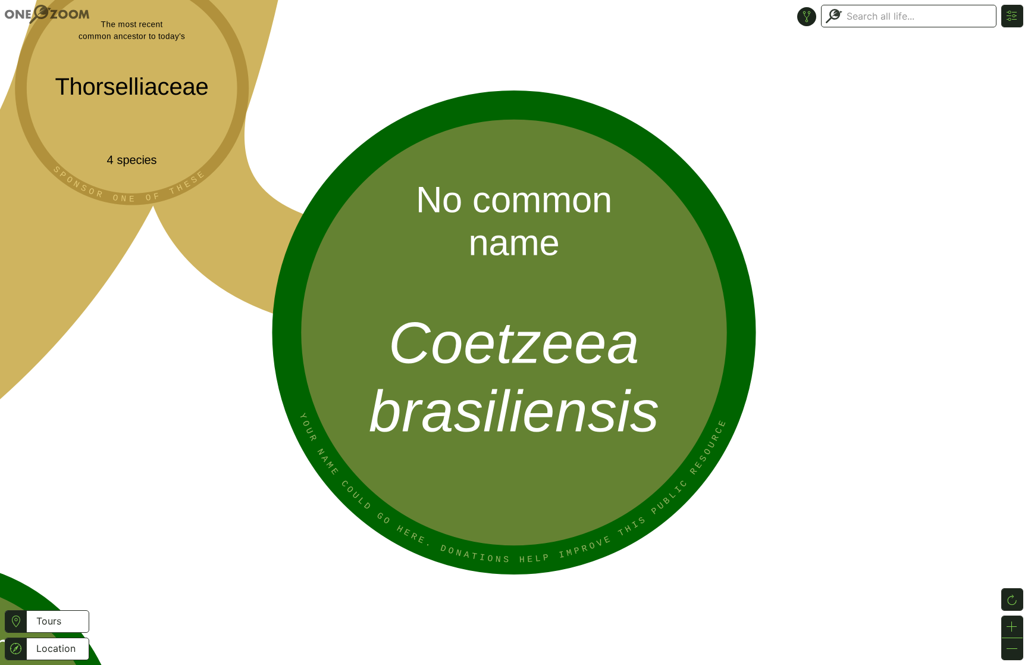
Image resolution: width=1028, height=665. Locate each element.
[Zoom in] (1012, 627)
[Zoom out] (1012, 649)
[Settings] (1012, 16)
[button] (15, 621)
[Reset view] (1012, 599)
